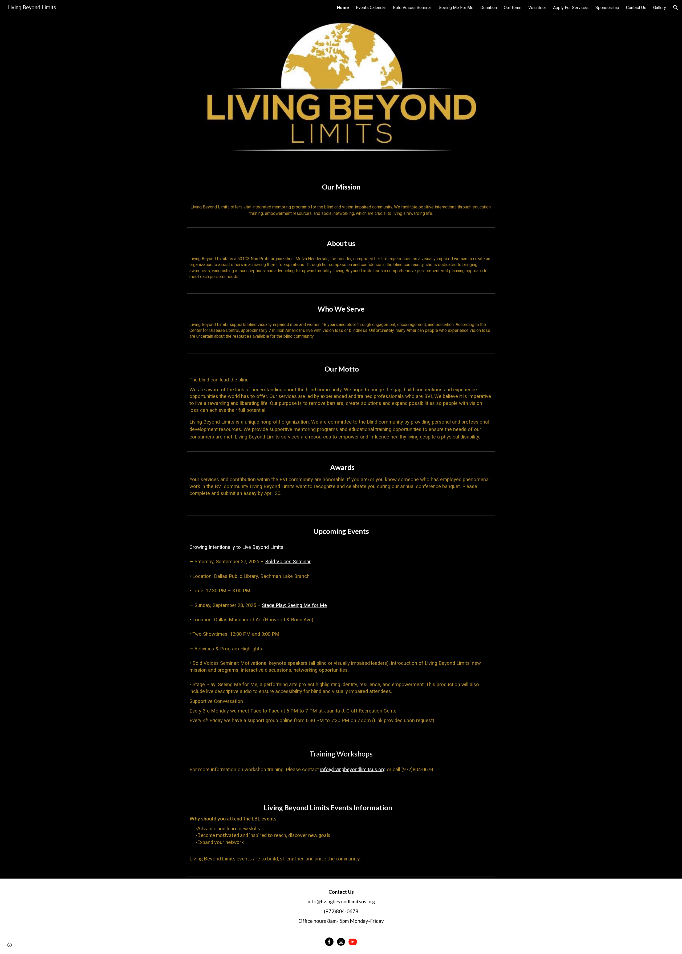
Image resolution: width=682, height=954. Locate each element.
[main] (341, 199)
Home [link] (343, 7)
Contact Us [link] (636, 7)
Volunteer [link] (537, 7)
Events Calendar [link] (371, 7)
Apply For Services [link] (570, 7)
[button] (675, 7)
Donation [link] (488, 7)
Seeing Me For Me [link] (456, 7)
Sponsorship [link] (607, 7)
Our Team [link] (512, 7)
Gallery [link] (659, 7)
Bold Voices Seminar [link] (412, 7)
